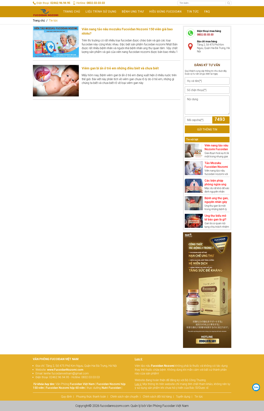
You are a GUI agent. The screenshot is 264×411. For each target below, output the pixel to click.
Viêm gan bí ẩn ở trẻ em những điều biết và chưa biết (120, 68)
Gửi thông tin (207, 129)
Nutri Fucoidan (111, 387)
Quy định (66, 396)
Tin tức (193, 11)
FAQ (207, 11)
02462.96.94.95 (60, 3)
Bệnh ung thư (133, 11)
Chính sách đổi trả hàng (157, 396)
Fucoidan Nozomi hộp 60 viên (65, 387)
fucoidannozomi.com (114, 406)
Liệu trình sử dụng (100, 11)
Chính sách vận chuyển (124, 396)
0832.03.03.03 (96, 3)
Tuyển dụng (183, 396)
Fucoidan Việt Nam (82, 384)
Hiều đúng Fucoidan (165, 11)
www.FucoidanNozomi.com (65, 369)
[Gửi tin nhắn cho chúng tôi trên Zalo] (256, 387)
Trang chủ (71, 11)
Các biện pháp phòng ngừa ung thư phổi (215, 184)
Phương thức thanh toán (91, 396)
